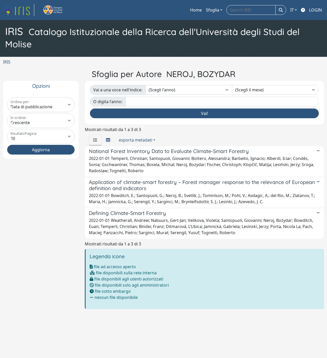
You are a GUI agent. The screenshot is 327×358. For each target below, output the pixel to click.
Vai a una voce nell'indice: (117, 90)
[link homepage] (18, 10)
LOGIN (315, 10)
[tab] (95, 140)
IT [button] (292, 10)
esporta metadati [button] (135, 140)
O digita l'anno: (107, 101)
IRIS (6, 62)
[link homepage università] (58, 10)
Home (196, 10)
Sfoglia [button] (212, 10)
